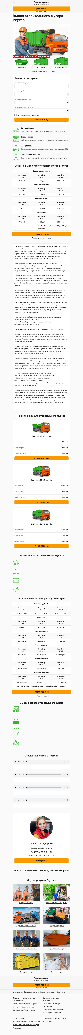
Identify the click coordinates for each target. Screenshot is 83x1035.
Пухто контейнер (19, 1018)
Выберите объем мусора (22, 99)
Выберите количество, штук (23, 107)
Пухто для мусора (26, 972)
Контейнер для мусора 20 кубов (25, 1004)
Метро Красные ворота (52, 1013)
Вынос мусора (56, 972)
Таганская (17, 1028)
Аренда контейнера (56, 949)
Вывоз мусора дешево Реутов (54, 1018)
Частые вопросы (43, 696)
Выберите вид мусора (21, 83)
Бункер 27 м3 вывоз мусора (23, 1007)
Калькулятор (41, 861)
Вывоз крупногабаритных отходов (26, 1025)
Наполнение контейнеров (42, 238)
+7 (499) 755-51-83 (41, 9)
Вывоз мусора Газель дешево (24, 1010)
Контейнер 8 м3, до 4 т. (41, 436)
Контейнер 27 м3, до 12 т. (41, 524)
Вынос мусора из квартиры (53, 1009)
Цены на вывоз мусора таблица (43, 71)
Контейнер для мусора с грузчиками (52, 1005)
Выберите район (19, 91)
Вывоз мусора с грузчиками (26, 949)
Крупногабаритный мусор (26, 926)
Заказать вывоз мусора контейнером (52, 999)
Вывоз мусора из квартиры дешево (26, 1022)
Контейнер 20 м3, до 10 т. (41, 480)
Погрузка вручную (26, 903)
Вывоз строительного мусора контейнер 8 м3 (24, 999)
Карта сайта (47, 1022)
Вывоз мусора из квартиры (56, 903)
